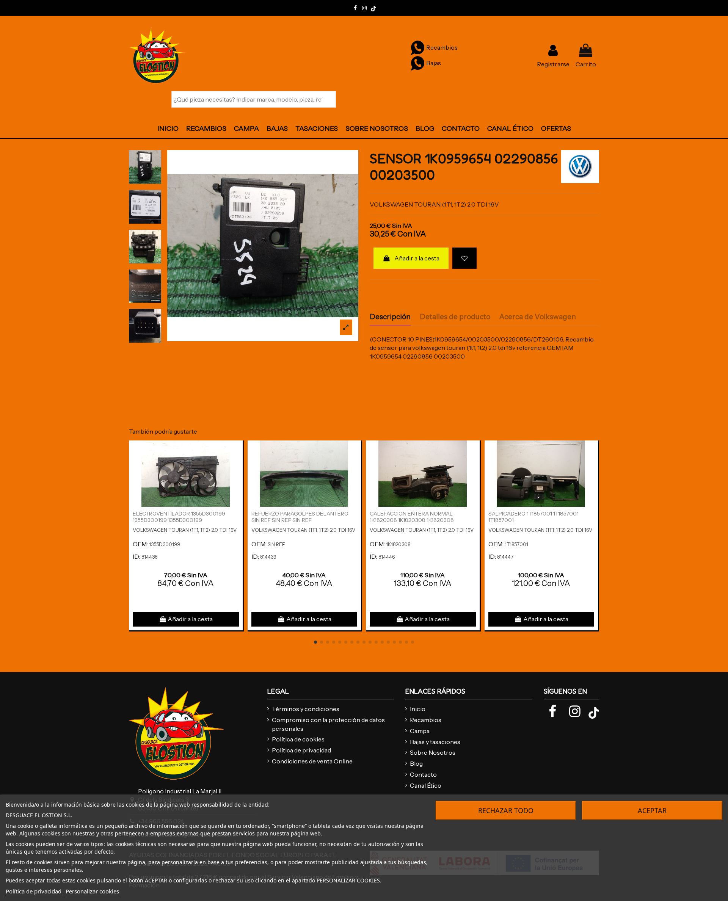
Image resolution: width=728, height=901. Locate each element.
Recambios (425, 720)
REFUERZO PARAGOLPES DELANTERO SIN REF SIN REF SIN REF (299, 516)
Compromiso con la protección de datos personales (328, 724)
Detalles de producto (455, 317)
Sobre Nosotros (432, 752)
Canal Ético (425, 785)
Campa (420, 731)
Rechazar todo (505, 810)
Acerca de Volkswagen (537, 317)
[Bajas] (417, 63)
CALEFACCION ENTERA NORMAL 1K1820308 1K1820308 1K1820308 (412, 516)
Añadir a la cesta (416, 258)
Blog (416, 763)
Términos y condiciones (305, 709)
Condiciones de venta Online (312, 761)
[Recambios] (417, 47)
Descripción (390, 317)
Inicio (417, 709)
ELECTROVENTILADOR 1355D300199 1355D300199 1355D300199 (179, 516)
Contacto (423, 774)
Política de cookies (298, 739)
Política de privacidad (301, 750)
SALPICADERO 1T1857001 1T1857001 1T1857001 (533, 516)
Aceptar (652, 810)
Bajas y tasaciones (435, 742)
